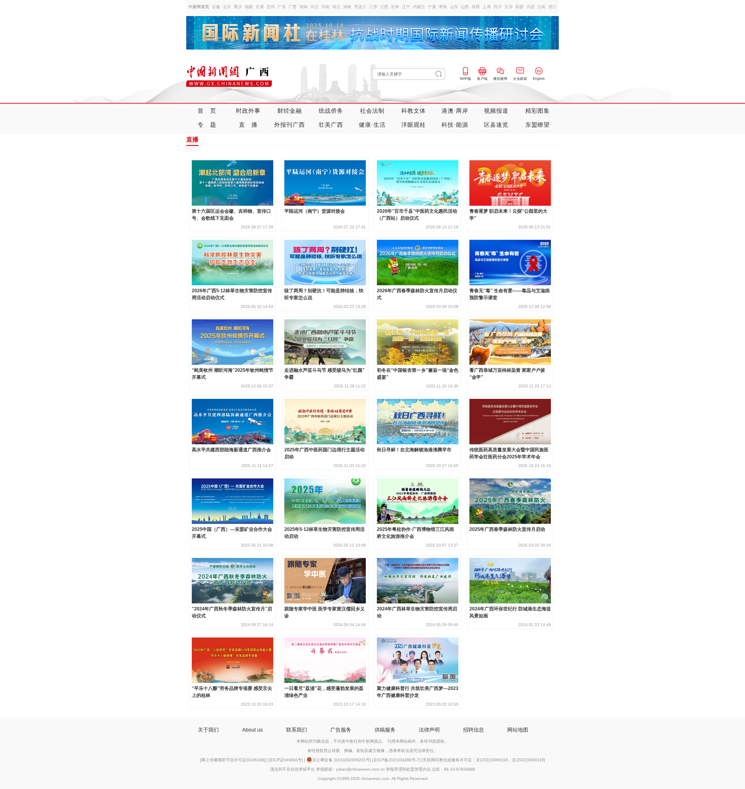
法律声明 (429, 730)
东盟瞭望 (537, 124)
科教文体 (413, 111)
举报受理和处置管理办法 (408, 769)
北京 (227, 6)
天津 (508, 6)
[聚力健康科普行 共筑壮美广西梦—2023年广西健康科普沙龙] (417, 681)
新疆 (519, 6)
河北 (314, 6)
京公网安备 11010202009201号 (341, 760)
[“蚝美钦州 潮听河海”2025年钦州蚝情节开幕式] (232, 363)
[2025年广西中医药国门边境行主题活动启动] (325, 442)
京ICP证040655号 (285, 760)
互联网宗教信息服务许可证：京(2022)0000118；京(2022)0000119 (483, 760)
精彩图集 (537, 111)
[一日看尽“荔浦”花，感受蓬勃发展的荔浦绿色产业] (325, 681)
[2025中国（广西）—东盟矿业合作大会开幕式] (232, 522)
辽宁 (406, 6)
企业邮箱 (520, 79)
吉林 (395, 6)
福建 (249, 6)
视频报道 (496, 111)
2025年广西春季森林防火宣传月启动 (507, 529)
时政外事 (248, 111)
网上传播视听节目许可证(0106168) (233, 760)
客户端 (482, 79)
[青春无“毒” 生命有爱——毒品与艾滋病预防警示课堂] (510, 283)
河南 (325, 6)
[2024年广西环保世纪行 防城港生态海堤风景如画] (510, 601)
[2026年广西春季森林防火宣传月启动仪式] (417, 283)
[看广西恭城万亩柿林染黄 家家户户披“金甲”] (510, 363)
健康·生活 (372, 124)
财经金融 (289, 111)
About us (252, 730)
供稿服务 (385, 730)
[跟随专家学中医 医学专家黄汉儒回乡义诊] (325, 601)
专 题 (207, 124)
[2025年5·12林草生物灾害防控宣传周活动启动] (325, 522)
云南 (541, 6)
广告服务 (340, 730)
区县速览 (496, 124)
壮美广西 (331, 124)
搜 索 (440, 74)
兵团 (530, 6)
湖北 (336, 6)
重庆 (238, 6)
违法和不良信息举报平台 (292, 769)
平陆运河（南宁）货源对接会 (314, 211)
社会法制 (372, 111)
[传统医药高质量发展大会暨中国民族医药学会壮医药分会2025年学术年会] (510, 442)
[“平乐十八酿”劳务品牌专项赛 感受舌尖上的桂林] (232, 681)
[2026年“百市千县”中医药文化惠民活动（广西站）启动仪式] (417, 204)
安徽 (216, 6)
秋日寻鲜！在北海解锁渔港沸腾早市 (414, 449)
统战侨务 (331, 111)
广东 (282, 6)
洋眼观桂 (413, 124)
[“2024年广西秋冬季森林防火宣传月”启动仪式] (232, 601)
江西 (384, 6)
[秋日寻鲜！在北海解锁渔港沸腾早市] (417, 442)
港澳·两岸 (455, 111)
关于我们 (208, 730)
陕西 (476, 6)
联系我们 (296, 730)
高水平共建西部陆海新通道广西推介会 (231, 449)
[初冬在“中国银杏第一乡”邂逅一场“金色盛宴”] (417, 363)
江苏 (373, 6)
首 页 (207, 111)
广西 (292, 6)
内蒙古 (419, 6)
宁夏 (432, 6)
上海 (487, 6)
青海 (443, 6)
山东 (454, 6)
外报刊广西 (289, 124)
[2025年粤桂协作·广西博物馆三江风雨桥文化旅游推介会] (417, 522)
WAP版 (465, 79)
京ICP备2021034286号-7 (396, 760)
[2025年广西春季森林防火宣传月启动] (510, 522)
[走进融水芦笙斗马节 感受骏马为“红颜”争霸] (325, 363)
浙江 (552, 6)
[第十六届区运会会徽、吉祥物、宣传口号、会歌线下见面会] (232, 204)
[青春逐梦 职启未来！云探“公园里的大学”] (510, 204)
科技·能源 (455, 124)
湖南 (347, 6)
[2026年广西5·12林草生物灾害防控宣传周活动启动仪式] (232, 283)
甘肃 (260, 6)
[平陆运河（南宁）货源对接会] (325, 204)
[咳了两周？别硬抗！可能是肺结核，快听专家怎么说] (325, 283)
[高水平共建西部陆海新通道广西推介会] (232, 442)
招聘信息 (473, 730)
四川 (498, 6)
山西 (465, 6)
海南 (303, 6)
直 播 (248, 124)
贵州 (271, 6)
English (539, 79)
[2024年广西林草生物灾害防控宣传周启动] (417, 601)
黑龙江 (360, 6)
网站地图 (517, 730)
